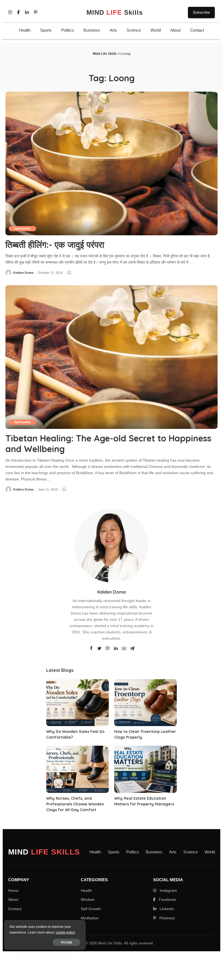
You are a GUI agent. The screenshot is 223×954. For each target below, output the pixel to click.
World (155, 30)
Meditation (90, 918)
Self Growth (91, 909)
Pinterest (166, 918)
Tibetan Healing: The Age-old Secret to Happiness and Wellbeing (108, 443)
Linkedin (166, 909)
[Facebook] (91, 649)
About (175, 30)
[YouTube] (124, 649)
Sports (46, 30)
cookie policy (65, 932)
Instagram (168, 890)
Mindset (87, 899)
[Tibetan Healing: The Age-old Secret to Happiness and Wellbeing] (111, 357)
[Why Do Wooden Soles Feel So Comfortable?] (77, 702)
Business (91, 30)
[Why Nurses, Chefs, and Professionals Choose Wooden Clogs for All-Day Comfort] (77, 769)
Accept (66, 942)
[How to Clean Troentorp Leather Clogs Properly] (145, 702)
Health (24, 30)
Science (133, 30)
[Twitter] (99, 649)
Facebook (167, 899)
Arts (113, 30)
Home (13, 890)
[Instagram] (108, 649)
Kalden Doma (23, 272)
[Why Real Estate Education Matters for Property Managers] (145, 769)
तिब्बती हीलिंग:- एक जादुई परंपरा (54, 244)
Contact (197, 30)
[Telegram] (132, 649)
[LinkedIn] (116, 649)
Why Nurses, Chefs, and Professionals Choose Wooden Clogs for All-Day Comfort (75, 804)
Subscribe (201, 12)
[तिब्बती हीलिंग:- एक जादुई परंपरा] (111, 163)
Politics (67, 30)
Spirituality (22, 228)
